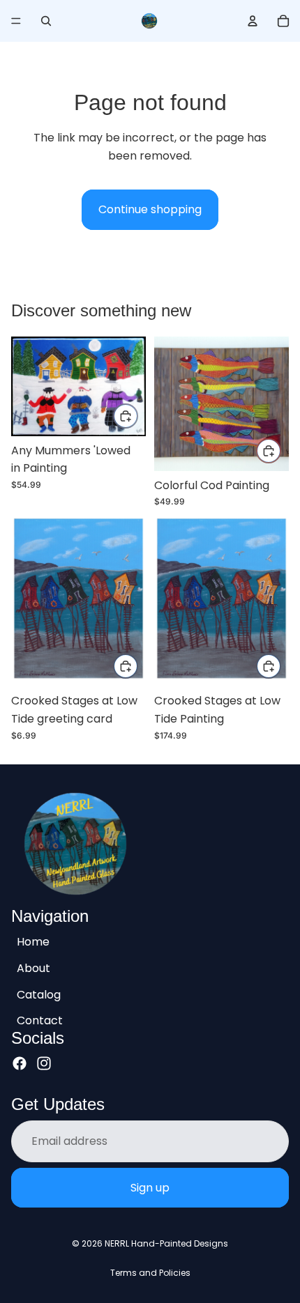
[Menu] (16, 21)
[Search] (46, 21)
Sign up (150, 1187)
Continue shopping (150, 209)
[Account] (252, 21)
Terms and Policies (150, 1273)
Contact (40, 1020)
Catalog (39, 994)
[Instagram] (44, 1062)
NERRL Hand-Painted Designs (166, 1243)
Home (33, 942)
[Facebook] (19, 1062)
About (33, 968)
